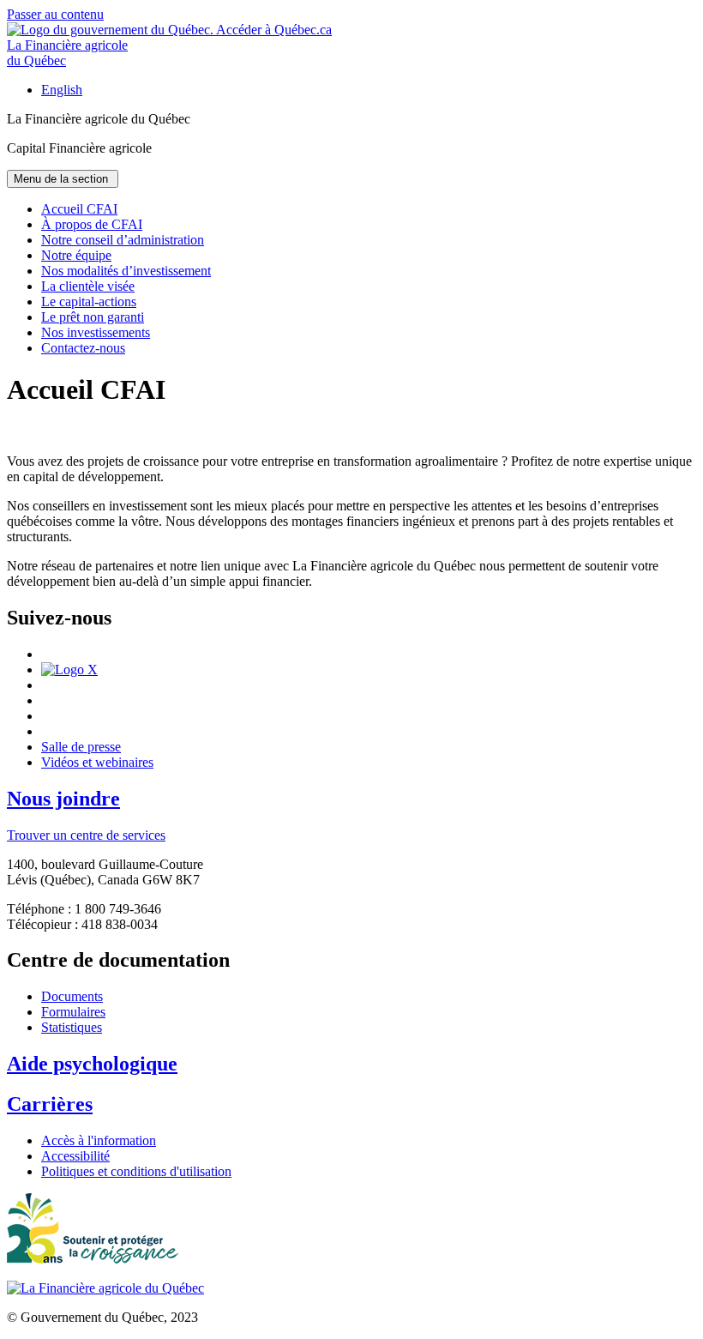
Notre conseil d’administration (122, 239)
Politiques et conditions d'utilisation (136, 1171)
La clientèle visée (88, 286)
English (61, 89)
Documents (72, 996)
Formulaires (73, 1011)
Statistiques (71, 1027)
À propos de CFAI (91, 224)
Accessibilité (75, 1156)
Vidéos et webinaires (97, 762)
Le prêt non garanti (92, 317)
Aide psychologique (92, 1064)
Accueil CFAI (79, 209)
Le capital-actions (88, 301)
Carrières (50, 1104)
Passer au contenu (55, 14)
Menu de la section (62, 178)
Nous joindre (63, 798)
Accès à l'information (98, 1140)
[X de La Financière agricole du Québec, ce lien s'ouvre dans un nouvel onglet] (69, 669)
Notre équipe (76, 255)
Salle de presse (81, 746)
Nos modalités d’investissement (126, 270)
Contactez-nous (83, 348)
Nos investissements (95, 332)
